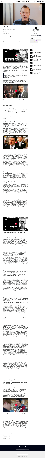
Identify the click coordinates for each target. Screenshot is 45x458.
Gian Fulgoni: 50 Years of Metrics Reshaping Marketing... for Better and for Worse (37, 59)
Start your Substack (20, 454)
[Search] (35, 1)
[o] (31, 50)
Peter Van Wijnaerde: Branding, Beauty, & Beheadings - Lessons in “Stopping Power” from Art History (37, 69)
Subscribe (39, 1)
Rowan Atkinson (19, 125)
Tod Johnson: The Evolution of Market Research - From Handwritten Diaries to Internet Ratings (37, 62)
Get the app (26, 454)
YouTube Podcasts (22, 46)
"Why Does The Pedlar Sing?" (18, 68)
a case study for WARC (17, 67)
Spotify (12, 46)
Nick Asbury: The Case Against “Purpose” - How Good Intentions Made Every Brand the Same (37, 56)
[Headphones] (1, 15)
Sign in (43, 1)
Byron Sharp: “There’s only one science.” (37, 52)
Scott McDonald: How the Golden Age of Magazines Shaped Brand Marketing (37, 72)
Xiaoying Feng (15, 116)
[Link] (2, 121)
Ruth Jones (18, 414)
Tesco (17, 396)
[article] (36, 50)
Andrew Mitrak (33, 45)
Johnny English (17, 290)
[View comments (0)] (43, 14)
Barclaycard (20, 124)
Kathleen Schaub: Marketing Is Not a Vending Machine (37, 49)
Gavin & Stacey (18, 415)
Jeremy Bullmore (24, 70)
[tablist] (6, 436)
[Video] (1, 13)
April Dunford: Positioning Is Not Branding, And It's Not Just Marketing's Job (37, 66)
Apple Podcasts (16, 46)
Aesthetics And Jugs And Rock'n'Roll (19, 111)
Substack (19, 456)
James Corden (23, 414)
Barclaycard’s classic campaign (8, 66)
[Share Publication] (36, 1)
